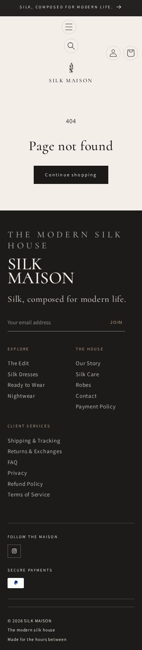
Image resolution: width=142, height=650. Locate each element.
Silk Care (87, 374)
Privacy (17, 472)
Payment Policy (96, 406)
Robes (83, 384)
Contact (86, 395)
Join (116, 322)
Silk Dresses (23, 374)
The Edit (18, 363)
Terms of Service (29, 494)
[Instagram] (14, 551)
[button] (69, 27)
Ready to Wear (26, 384)
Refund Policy (25, 483)
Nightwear (21, 395)
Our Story (88, 363)
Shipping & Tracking (34, 440)
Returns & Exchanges (35, 451)
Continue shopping (71, 175)
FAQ (12, 462)
